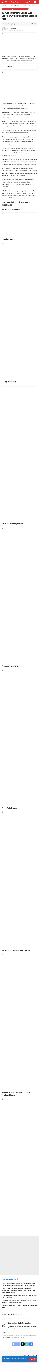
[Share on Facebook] (6, 23)
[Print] (14, 23)
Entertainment (18, 8)
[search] (27, 2)
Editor (8, 28)
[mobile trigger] (3, 2)
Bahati (10, 1315)
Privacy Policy (21, 1358)
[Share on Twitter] (9, 23)
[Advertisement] (19, 1255)
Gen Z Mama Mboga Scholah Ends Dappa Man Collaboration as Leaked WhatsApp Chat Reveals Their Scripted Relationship (18, 1290)
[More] (17, 23)
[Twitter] (34, 1356)
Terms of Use (6, 1359)
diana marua (16, 1315)
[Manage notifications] (34, 1359)
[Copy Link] (12, 23)
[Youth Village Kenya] (12, 2)
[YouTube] (36, 1356)
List (26, 8)
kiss (22, 1315)
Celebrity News (7, 8)
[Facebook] (31, 1356)
